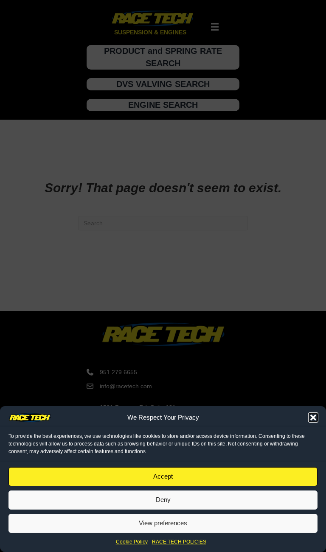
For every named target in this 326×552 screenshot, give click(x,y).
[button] (313, 417)
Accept (163, 476)
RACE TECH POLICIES (179, 542)
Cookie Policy (132, 542)
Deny (163, 499)
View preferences (163, 523)
